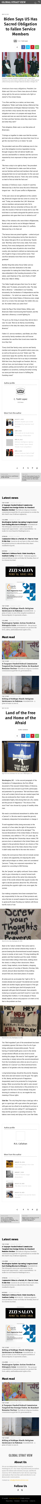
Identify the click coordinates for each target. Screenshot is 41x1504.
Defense (4, 551)
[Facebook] (23, 47)
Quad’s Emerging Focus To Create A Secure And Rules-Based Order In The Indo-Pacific (31, 478)
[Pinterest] (32, 47)
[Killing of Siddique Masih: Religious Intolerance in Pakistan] (20, 685)
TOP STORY (5, 502)
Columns (5, 519)
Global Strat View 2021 (14, 1498)
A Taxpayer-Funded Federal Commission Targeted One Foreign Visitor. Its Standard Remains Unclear (18, 507)
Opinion (4, 536)
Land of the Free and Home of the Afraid (9, 476)
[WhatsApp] (37, 47)
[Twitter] (28, 47)
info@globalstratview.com (19, 1480)
